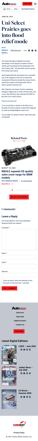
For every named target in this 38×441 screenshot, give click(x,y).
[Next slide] (34, 154)
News (16, 9)
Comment (6, 228)
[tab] (12, 189)
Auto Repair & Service (5, 50)
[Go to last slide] (3, 154)
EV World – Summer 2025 (25, 391)
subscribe (27, 4)
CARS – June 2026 (27, 346)
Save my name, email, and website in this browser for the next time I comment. (17, 282)
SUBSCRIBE (19, 331)
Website (5, 271)
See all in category (19, 197)
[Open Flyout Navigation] (35, 4)
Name (4, 253)
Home (8, 9)
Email (4, 262)
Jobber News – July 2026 (26, 368)
